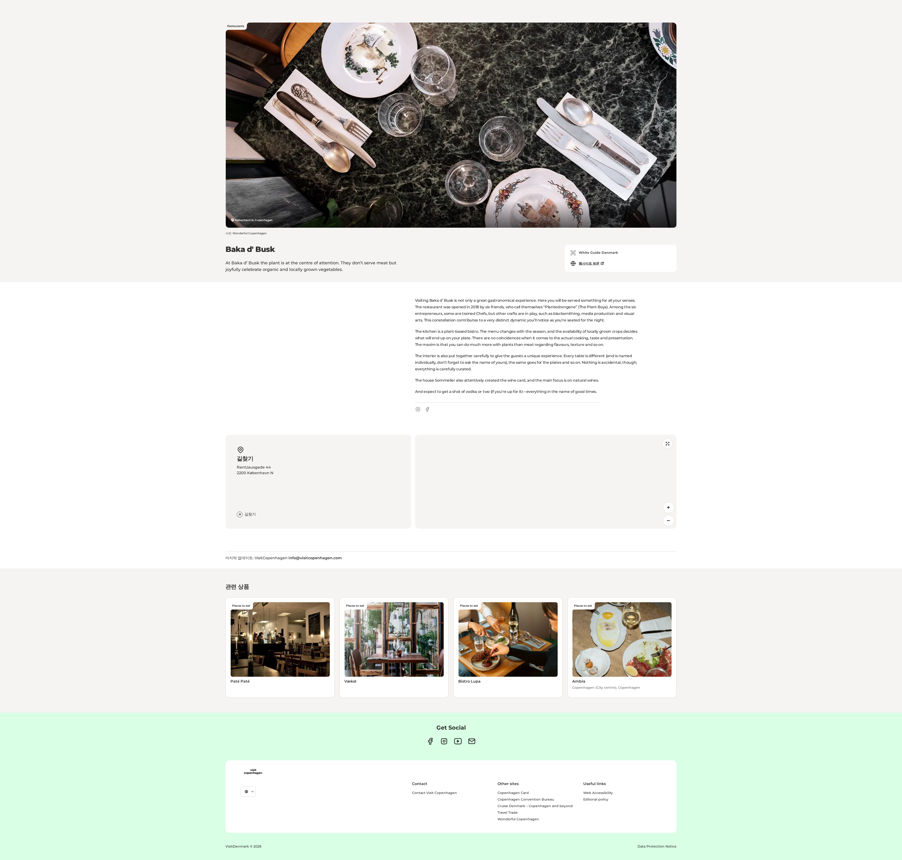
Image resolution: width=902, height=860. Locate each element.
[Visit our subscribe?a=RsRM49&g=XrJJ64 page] (472, 741)
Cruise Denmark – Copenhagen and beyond (535, 806)
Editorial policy (595, 799)
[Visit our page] (444, 741)
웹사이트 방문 (589, 263)
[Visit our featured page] (458, 741)
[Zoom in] (668, 507)
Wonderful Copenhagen (518, 819)
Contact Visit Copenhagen (434, 793)
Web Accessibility (598, 793)
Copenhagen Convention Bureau (526, 799)
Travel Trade (508, 812)
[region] (545, 482)
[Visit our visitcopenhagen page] (430, 741)
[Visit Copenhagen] (253, 771)
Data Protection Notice (657, 846)
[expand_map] (667, 443)
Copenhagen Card (513, 793)
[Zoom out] (668, 520)
